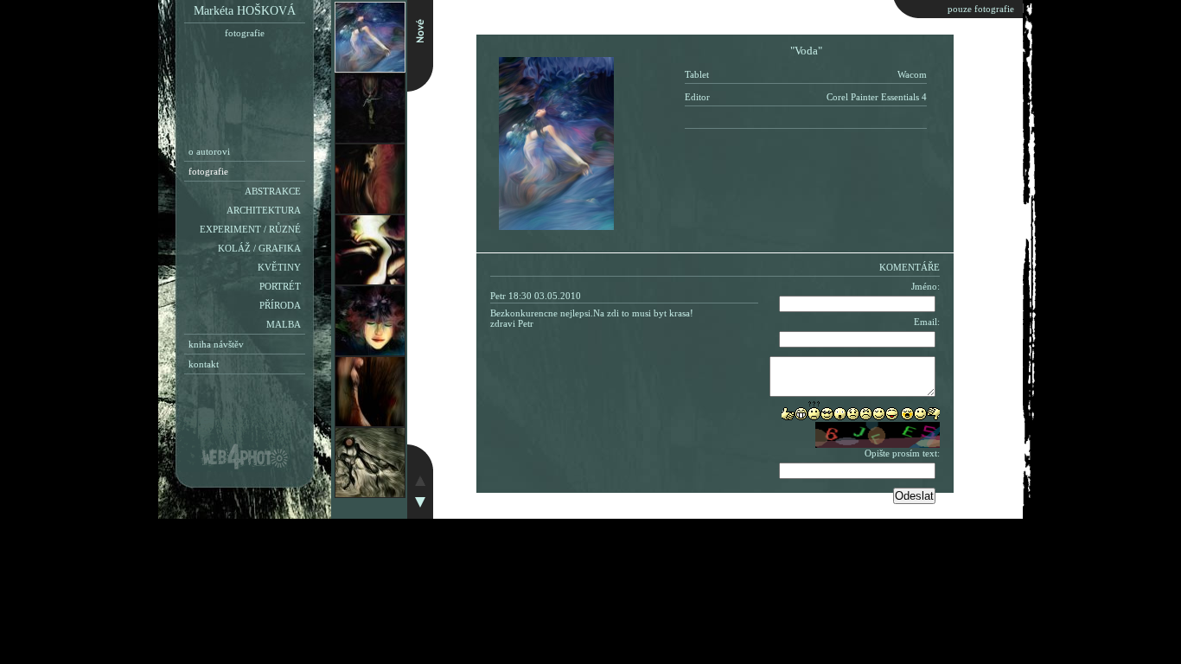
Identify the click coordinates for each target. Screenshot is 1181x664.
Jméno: (925, 286)
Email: (927, 321)
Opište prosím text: (902, 453)
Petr (498, 295)
